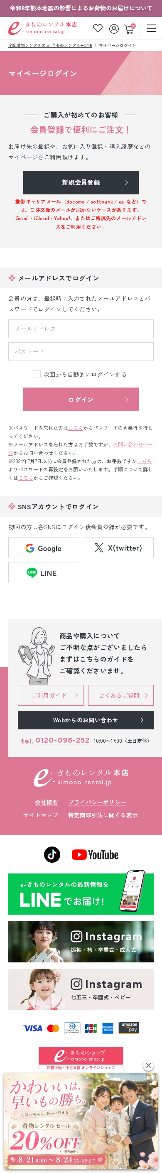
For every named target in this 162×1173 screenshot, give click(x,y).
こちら (75, 427)
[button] (148, 1065)
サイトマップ (40, 815)
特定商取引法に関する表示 (103, 815)
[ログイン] (114, 28)
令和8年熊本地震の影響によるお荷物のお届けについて (81, 8)
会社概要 (46, 802)
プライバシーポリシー (97, 802)
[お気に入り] (97, 28)
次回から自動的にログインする (85, 374)
